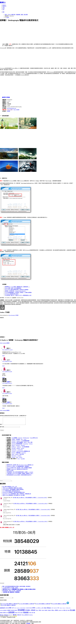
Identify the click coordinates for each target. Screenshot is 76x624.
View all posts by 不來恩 (13, 315)
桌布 (62, 610)
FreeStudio (14, 449)
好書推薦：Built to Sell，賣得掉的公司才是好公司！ (17, 469)
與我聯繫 (28, 623)
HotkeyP (13, 452)
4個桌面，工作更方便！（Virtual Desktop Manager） (15, 291)
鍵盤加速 (18, 452)
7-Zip (3, 7)
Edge (17, 457)
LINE (52, 607)
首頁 (3, 11)
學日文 (37, 610)
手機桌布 (49, 610)
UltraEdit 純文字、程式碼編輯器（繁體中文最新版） (13, 489)
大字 (3, 9)
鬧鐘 (34, 612)
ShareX (13, 445)
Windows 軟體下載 (11, 14)
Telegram (20, 437)
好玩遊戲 (21, 610)
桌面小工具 (65, 610)
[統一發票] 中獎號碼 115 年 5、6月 (9, 486)
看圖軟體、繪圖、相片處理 (22, 14)
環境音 (4, 612)
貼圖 (32, 612)
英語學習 (21, 612)
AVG (22, 439)
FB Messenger (26, 437)
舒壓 (19, 612)
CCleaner (14, 451)
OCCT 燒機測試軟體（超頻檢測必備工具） (11, 490)
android (2, 607)
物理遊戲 (1, 612)
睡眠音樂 (16, 612)
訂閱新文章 (19, 614)
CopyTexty (23, 452)
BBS (15, 607)
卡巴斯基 (18, 439)
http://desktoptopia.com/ (11, 108)
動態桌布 (15, 610)
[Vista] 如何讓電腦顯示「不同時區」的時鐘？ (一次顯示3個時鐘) (18, 292)
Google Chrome (22, 607)
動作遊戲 (12, 610)
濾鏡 (69, 610)
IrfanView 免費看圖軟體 (17, 443)
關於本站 (1, 614)
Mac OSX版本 (16, 109)
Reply (3, 355)
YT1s (19, 458)
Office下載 (30, 442)
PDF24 (25, 442)
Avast (25, 439)
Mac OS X (55, 607)
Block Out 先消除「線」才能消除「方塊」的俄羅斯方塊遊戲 (19, 467)
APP (13, 607)
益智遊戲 (11, 612)
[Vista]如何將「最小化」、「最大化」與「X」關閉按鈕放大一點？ (18, 295)
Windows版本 (10, 109)
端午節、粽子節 (10, 470)
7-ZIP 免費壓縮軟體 (25, 440)
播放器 (56, 610)
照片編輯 (72, 610)
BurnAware (14, 455)
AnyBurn (19, 455)
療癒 (7, 612)
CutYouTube (20, 449)
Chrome (13, 457)
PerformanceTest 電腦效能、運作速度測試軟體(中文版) (13, 492)
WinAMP (14, 448)
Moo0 (13, 454)
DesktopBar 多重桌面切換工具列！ (12, 293)
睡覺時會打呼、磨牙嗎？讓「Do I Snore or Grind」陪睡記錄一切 (20, 464)
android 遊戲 (8, 607)
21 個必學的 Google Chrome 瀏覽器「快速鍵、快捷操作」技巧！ (20, 473)
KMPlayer (4, 6)
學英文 (40, 610)
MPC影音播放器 (25, 446)
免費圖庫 (8, 610)
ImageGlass (25, 443)
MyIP (3, 8)
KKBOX (18, 448)
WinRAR (13, 440)
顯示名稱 (2, 426)
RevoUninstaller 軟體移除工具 (23, 451)
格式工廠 (22, 454)
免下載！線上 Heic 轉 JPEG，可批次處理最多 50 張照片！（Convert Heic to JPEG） (30, 497)
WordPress (31, 614)
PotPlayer (4, 4)
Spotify (22, 448)
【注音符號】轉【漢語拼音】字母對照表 (10, 592)
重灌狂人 (3, 2)
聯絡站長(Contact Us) (8, 614)
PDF (58, 607)
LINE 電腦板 (14, 437)
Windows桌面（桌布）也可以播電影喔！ (13, 288)
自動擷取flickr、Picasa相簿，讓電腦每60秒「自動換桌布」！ (17, 286)
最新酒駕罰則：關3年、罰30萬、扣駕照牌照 (11, 590)
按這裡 (8, 111)
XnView (31, 443)
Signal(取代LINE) (34, 437)
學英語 (43, 610)
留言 (1, 424)
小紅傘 (13, 439)
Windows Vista (68, 607)
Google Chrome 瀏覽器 (30, 607)
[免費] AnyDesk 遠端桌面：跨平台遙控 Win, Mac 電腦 (13, 495)
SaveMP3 (23, 458)
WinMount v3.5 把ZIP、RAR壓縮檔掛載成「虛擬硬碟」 (18, 466)
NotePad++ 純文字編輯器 (17, 442)
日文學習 (59, 610)
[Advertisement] (35, 31)
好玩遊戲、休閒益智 (30, 610)
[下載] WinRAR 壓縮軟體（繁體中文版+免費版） (12, 488)
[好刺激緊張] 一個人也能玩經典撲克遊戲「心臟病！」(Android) (20, 472)
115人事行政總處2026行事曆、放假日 (10, 587)
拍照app (53, 610)
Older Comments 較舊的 (5, 342)
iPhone (49, 607)
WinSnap (23, 445)
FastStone (18, 445)
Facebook (18, 607)
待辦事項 (45, 610)
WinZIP (18, 440)
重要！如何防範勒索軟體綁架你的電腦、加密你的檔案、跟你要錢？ (16, 586)
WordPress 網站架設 (3, 610)
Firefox (20, 457)
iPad (45, 607)
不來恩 (7, 17)
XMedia (17, 454)
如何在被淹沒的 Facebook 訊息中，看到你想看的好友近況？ (19, 474)
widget (61, 607)
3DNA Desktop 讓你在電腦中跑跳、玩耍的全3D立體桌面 (16, 289)
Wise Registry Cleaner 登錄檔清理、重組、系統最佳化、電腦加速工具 (16, 493)
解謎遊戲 (25, 612)
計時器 (30, 612)
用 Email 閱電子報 (25, 614)
